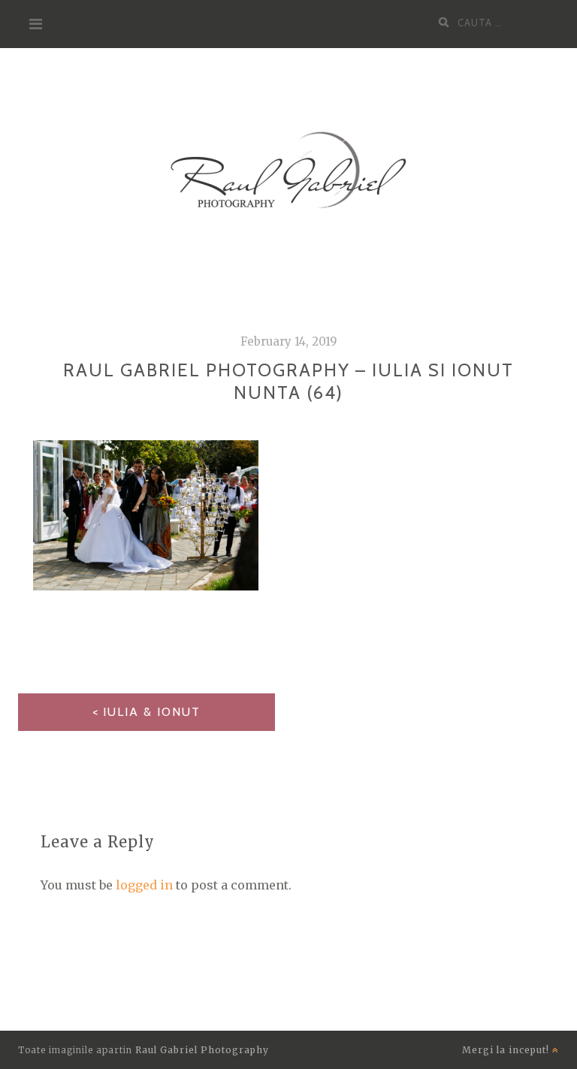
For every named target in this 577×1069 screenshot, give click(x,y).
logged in (144, 884)
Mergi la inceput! (507, 1049)
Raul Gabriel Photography (202, 1049)
